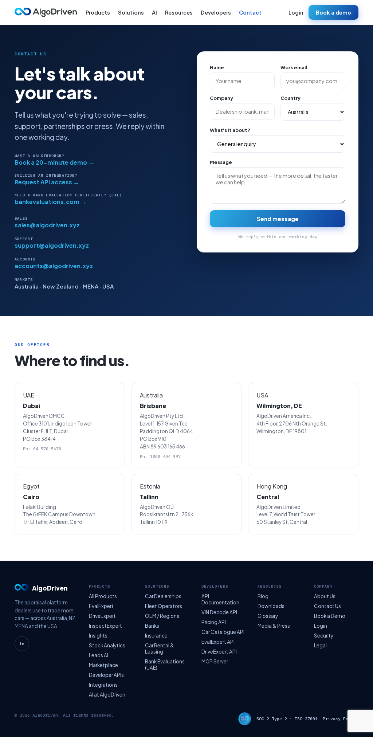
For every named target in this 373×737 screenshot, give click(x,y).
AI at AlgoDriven (107, 694)
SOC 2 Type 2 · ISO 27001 (287, 718)
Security (323, 635)
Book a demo (333, 12)
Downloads (271, 606)
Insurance (156, 635)
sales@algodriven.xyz (47, 225)
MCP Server (214, 661)
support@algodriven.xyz (52, 245)
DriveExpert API (219, 651)
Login (295, 12)
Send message (278, 218)
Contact (250, 12)
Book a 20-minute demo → (54, 162)
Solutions (131, 12)
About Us (324, 596)
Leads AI (98, 655)
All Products (103, 596)
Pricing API (213, 622)
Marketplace (103, 665)
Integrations (103, 685)
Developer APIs (106, 675)
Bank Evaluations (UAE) (165, 664)
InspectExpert (105, 626)
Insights (98, 635)
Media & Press (274, 626)
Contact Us (327, 606)
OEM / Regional (163, 616)
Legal (320, 645)
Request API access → (47, 182)
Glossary (268, 616)
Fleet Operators (163, 606)
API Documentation (220, 599)
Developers (216, 12)
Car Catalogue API (222, 632)
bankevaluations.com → (50, 201)
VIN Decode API (219, 612)
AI (154, 12)
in (21, 643)
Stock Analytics (107, 645)
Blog (263, 596)
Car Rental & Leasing (159, 648)
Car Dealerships (163, 596)
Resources (179, 12)
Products (98, 12)
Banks (152, 626)
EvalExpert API (218, 642)
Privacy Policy (340, 718)
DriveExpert (102, 616)
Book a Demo (329, 616)
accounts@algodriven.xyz (54, 266)
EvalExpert (101, 606)
